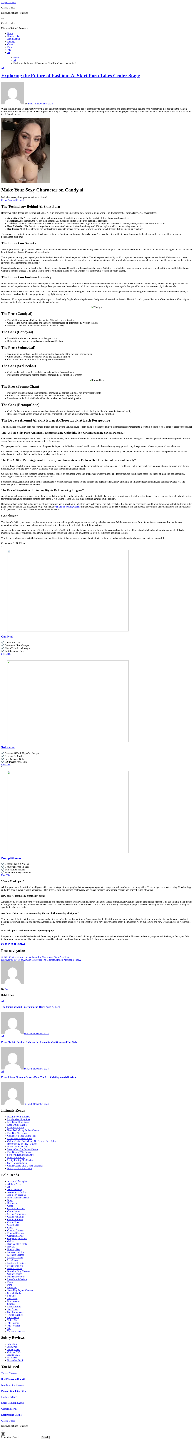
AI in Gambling (14, 1189)
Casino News (13, 1211)
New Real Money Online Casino (23, 1130)
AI (8, 52)
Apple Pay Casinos (16, 1195)
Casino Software (15, 1219)
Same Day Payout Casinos (20, 1290)
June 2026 (12, 1346)
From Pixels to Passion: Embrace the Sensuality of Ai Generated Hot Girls (39, 1042)
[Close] (3, 1434)
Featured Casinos (15, 1233)
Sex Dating (12, 1298)
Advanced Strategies (17, 1181)
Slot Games (12, 1309)
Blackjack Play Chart (17, 1146)
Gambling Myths (15, 1235)
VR (9, 49)
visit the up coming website (67, 506)
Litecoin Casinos (15, 1257)
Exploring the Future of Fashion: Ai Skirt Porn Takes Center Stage (70, 75)
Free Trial (5, 653)
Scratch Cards (14, 1293)
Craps (10, 1227)
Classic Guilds (8, 7)
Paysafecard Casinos (17, 1279)
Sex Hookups (13, 1301)
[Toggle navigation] (2, 18)
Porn (9, 47)
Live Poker (12, 1260)
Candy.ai (7, 636)
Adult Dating (13, 39)
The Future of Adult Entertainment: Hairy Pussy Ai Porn (30, 1007)
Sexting (11, 41)
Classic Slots (13, 1225)
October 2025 (13, 1352)
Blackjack (12, 1203)
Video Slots (12, 1320)
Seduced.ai (8, 747)
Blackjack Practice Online (19, 1168)
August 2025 (13, 1355)
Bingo (10, 1200)
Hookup (11, 1246)
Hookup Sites (13, 36)
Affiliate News (14, 1184)
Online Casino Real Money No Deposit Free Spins (31, 1141)
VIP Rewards (13, 1325)
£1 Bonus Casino (15, 1127)
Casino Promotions (16, 1214)
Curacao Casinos (15, 1230)
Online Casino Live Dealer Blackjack (25, 1165)
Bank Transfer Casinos (18, 1197)
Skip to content (8, 2)
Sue (30, 103)
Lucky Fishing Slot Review (20, 1160)
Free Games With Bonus (19, 1152)
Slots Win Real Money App (20, 1154)
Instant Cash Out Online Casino (22, 1149)
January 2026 (13, 1349)
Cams (10, 44)
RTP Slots (12, 1287)
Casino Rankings (15, 1216)
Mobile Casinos (14, 1268)
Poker (10, 1282)
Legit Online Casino (17, 1125)
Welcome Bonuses (16, 1331)
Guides (10, 1241)
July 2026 (12, 1344)
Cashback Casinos (16, 1208)
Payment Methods (16, 1276)
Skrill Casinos (14, 1306)
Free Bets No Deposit (17, 1133)
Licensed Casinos (15, 1255)
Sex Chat (11, 1295)
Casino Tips (13, 1222)
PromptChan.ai (11, 858)
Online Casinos (14, 1274)
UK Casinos (13, 1317)
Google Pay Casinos (17, 1238)
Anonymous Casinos (17, 1192)
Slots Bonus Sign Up (17, 1163)
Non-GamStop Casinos (18, 1271)
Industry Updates (15, 1252)
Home (10, 33)
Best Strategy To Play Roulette (22, 1144)
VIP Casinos (13, 1323)
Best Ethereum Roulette (18, 1116)
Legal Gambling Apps (17, 1122)
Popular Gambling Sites (18, 1119)
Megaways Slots (15, 1265)
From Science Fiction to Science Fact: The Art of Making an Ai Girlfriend (39, 1077)
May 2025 (12, 1357)
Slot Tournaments (15, 1312)
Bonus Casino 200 (16, 1157)
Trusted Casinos (15, 1314)
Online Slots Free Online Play (21, 1135)
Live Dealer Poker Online (19, 1138)
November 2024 (15, 1360)
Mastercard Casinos (16, 1263)
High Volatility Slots (17, 1244)
